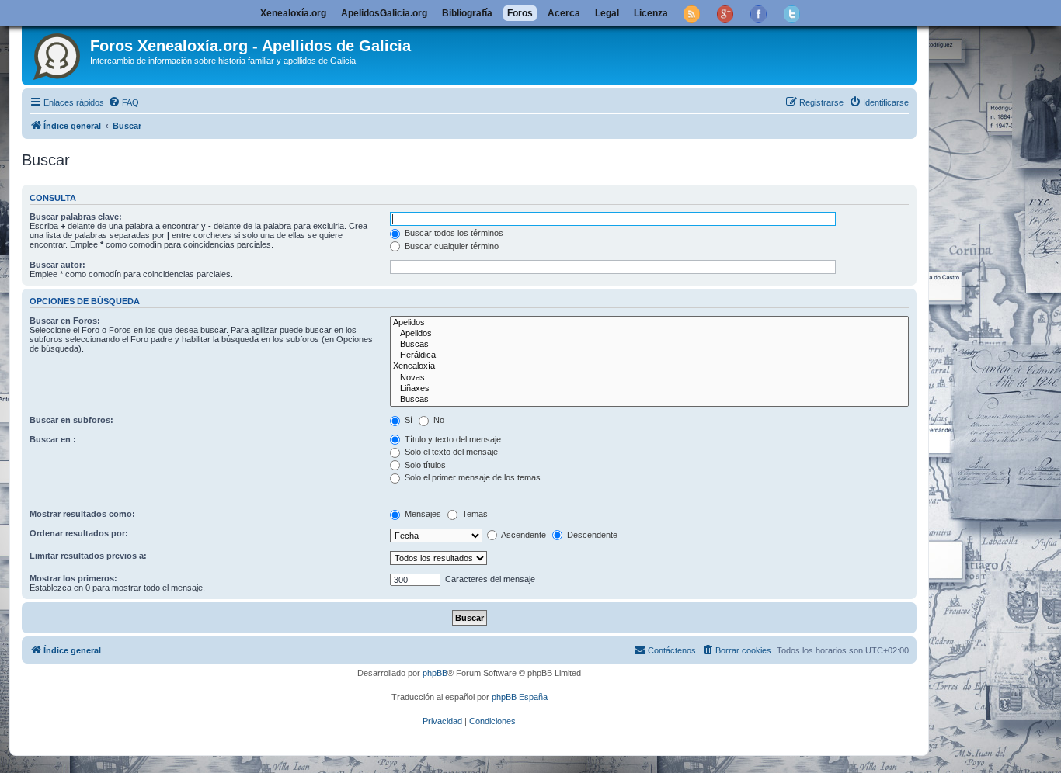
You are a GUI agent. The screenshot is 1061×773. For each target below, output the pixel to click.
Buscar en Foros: (65, 320)
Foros (520, 13)
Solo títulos (424, 465)
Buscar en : (53, 439)
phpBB (435, 673)
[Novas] (649, 378)
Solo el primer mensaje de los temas (471, 477)
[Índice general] (58, 53)
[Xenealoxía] (649, 366)
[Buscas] (649, 344)
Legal (607, 13)
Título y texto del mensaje (451, 439)
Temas (474, 513)
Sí (407, 420)
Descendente (591, 534)
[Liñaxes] (649, 388)
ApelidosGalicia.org (384, 13)
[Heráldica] (649, 355)
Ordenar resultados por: (79, 533)
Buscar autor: (57, 264)
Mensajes (421, 513)
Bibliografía (467, 13)
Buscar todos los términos (452, 232)
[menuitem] (123, 102)
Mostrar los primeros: (73, 578)
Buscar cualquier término (450, 246)
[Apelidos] (649, 322)
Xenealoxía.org (293, 13)
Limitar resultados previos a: (88, 555)
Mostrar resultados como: (82, 513)
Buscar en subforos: (71, 420)
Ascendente (522, 534)
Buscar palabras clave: (76, 216)
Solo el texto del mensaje (450, 451)
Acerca (564, 13)
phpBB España (520, 697)
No (437, 420)
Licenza (651, 13)
